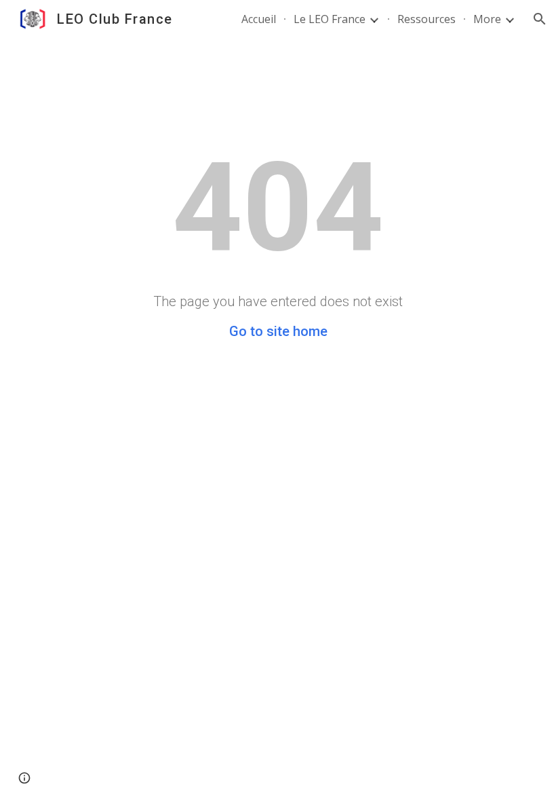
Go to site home (278, 331)
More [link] (487, 19)
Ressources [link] (426, 19)
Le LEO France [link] (329, 19)
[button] (539, 19)
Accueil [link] (258, 19)
